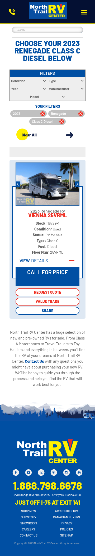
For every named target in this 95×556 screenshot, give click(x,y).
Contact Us (35, 361)
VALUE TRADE (47, 301)
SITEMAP (66, 535)
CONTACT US (28, 535)
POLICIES (66, 529)
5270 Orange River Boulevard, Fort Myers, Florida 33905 (47, 494)
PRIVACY (67, 523)
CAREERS (28, 529)
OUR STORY (28, 517)
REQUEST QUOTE (47, 292)
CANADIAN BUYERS (66, 517)
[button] (84, 12)
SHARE (47, 310)
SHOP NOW (28, 511)
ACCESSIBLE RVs (66, 511)
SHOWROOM (28, 523)
